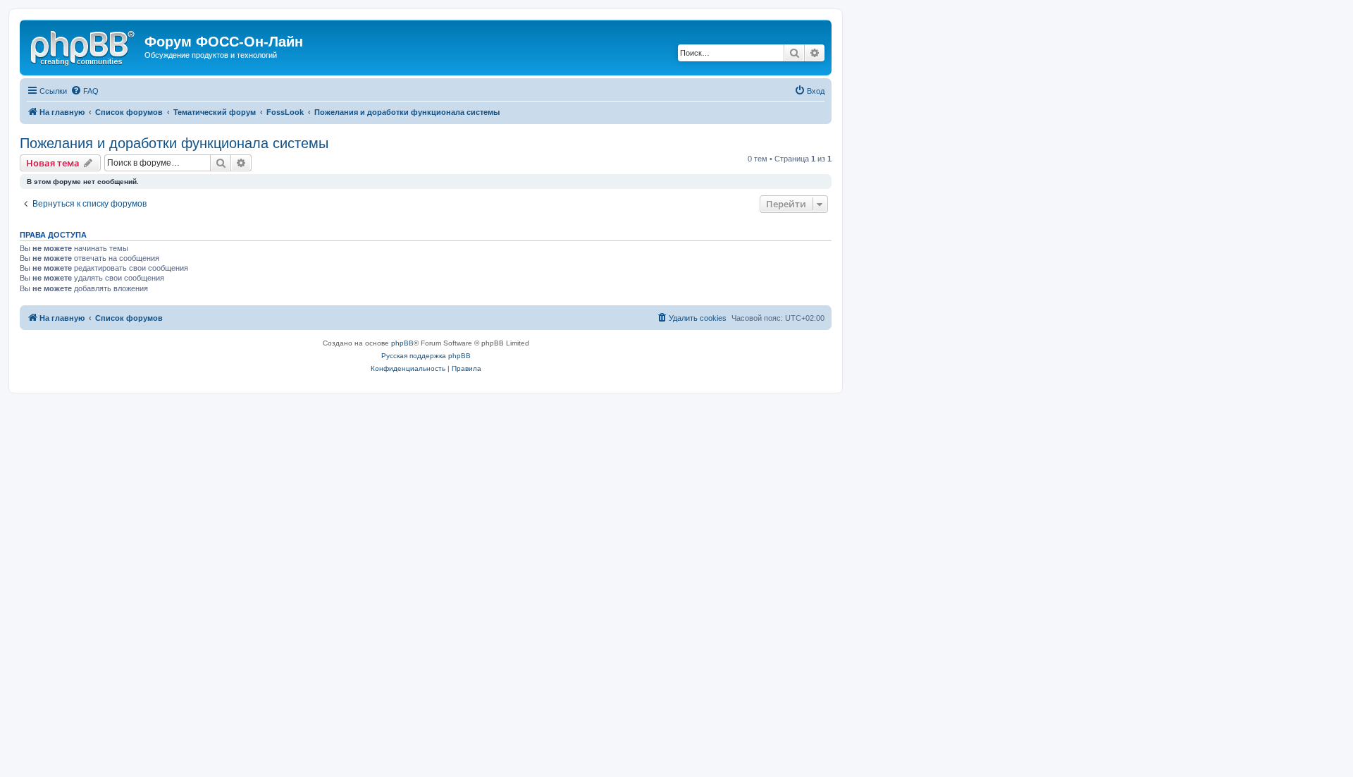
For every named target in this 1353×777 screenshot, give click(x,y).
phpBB (402, 343)
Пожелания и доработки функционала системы (174, 143)
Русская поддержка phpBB (426, 356)
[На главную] (83, 45)
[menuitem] (84, 90)
